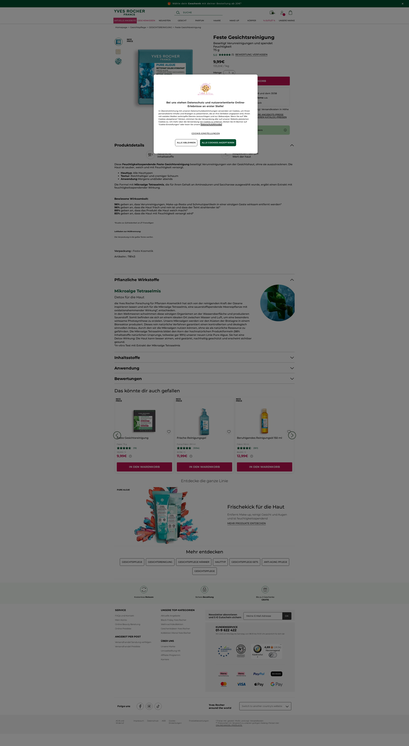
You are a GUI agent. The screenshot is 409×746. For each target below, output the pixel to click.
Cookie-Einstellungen (206, 133)
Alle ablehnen (186, 142)
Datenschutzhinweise (211, 124)
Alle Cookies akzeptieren (218, 142)
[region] (206, 114)
